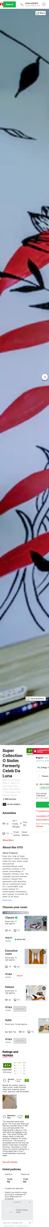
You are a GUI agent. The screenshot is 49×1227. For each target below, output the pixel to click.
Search (9, 4)
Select (20, 976)
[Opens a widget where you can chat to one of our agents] (17, 1212)
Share (42, 13)
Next (45, 377)
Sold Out (20, 1009)
